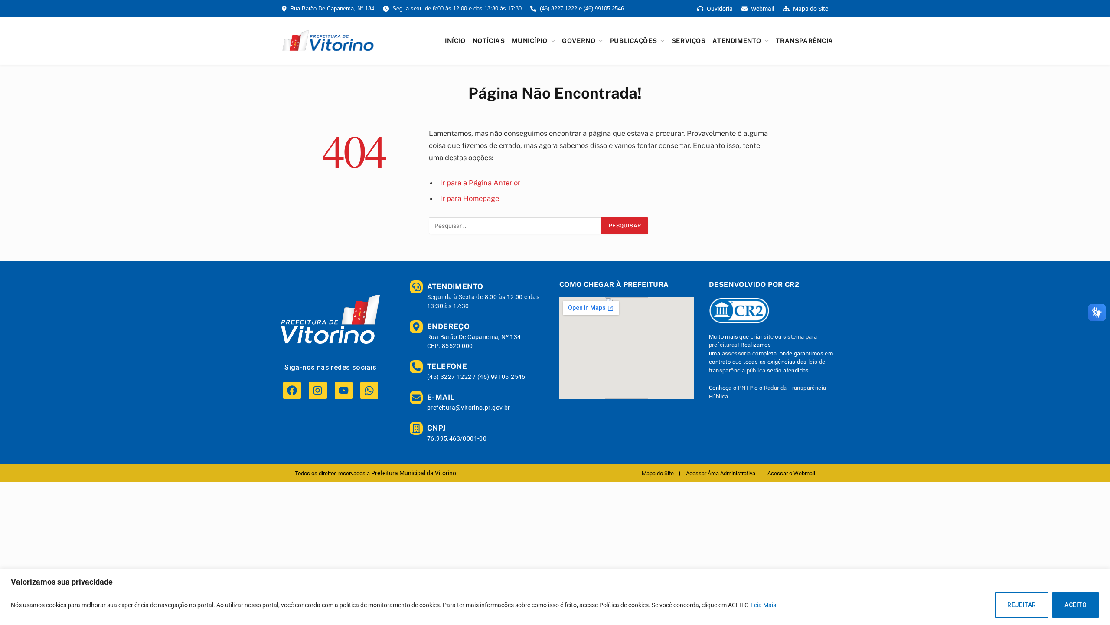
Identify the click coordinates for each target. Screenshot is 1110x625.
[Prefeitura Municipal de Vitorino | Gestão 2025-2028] (328, 41)
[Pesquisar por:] (515, 225)
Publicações (633, 40)
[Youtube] (344, 390)
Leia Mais (763, 605)
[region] (555, 597)
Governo (578, 40)
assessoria (736, 353)
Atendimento (736, 40)
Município (529, 40)
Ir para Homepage (469, 198)
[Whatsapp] (369, 390)
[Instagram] (317, 390)
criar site (762, 336)
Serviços (689, 40)
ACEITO (1075, 605)
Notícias (489, 40)
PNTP (745, 388)
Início (455, 40)
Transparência (804, 40)
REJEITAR (1021, 605)
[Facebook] (292, 390)
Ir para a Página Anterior (480, 182)
